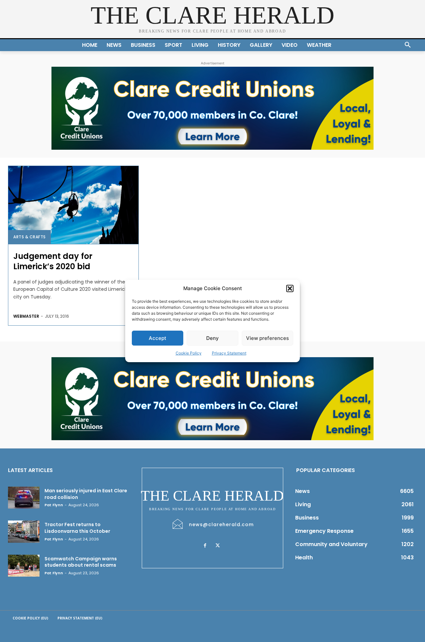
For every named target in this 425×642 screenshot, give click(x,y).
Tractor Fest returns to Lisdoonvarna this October (77, 527)
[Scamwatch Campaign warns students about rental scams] (24, 566)
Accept (157, 338)
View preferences (267, 338)
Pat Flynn (53, 505)
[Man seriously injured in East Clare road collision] (24, 498)
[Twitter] (217, 545)
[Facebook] (205, 545)
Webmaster (26, 316)
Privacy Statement (229, 353)
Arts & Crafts (29, 237)
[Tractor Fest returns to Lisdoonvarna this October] (24, 531)
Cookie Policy (189, 353)
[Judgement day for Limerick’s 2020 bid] (73, 205)
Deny (212, 338)
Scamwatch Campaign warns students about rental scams (80, 562)
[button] (290, 288)
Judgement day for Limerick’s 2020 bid (52, 261)
